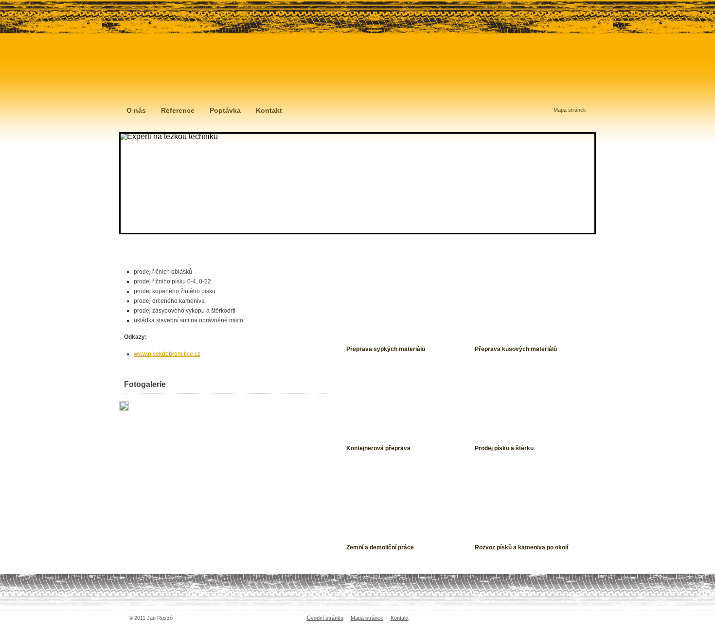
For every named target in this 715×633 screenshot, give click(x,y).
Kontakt (269, 110)
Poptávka (225, 110)
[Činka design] (512, 617)
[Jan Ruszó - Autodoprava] (194, 65)
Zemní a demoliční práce (380, 547)
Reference (178, 110)
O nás (136, 110)
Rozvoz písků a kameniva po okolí (521, 547)
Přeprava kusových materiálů (516, 349)
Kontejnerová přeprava (378, 448)
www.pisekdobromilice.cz (167, 354)
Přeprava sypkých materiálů (385, 349)
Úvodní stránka (325, 618)
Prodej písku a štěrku (504, 448)
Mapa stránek (570, 110)
